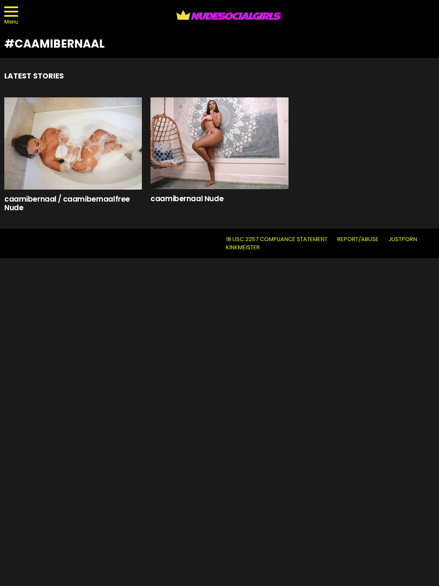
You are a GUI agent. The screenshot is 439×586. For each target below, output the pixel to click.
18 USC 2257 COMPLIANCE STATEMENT (277, 239)
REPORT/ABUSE (358, 239)
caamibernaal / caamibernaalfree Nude (67, 203)
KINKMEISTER (243, 247)
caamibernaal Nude (186, 198)
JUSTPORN (402, 239)
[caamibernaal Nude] (219, 143)
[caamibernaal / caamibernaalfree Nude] (73, 143)
